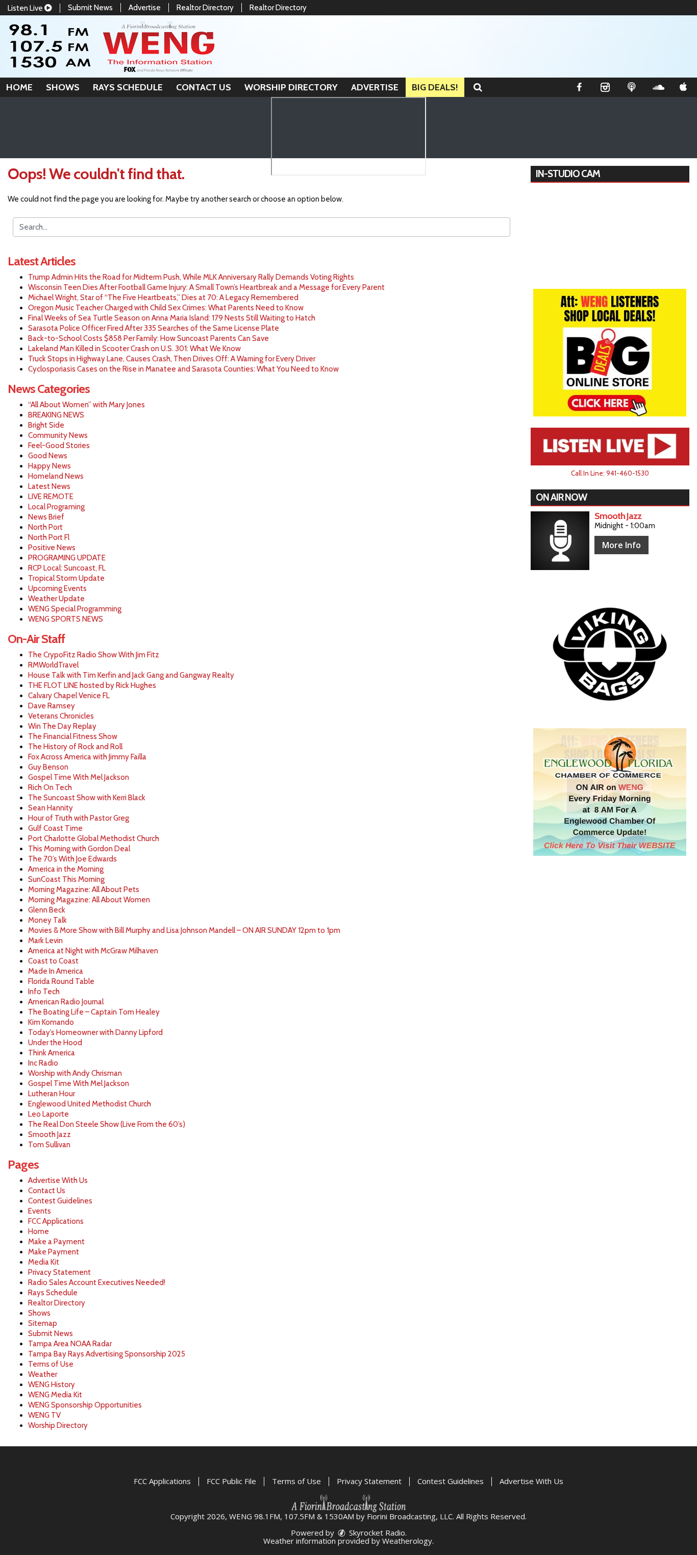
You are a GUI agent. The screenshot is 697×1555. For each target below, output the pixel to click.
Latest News (49, 486)
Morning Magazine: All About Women (89, 899)
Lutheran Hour (51, 1093)
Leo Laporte (48, 1114)
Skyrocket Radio (376, 1532)
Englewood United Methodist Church (89, 1103)
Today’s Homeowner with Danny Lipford (95, 1032)
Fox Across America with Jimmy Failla (87, 756)
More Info (621, 545)
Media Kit (43, 1262)
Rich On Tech (50, 787)
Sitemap (42, 1323)
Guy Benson (48, 767)
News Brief (46, 517)
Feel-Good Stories (59, 445)
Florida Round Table (61, 981)
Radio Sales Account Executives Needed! (96, 1282)
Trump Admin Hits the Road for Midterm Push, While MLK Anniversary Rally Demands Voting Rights (191, 277)
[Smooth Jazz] (560, 540)
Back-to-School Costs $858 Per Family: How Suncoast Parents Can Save (148, 338)
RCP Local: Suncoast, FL (67, 568)
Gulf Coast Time (55, 828)
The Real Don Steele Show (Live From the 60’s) (106, 1124)
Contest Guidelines (60, 1200)
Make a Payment (56, 1241)
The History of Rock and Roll (75, 746)
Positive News (52, 547)
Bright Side (46, 425)
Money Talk (47, 920)
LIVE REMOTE (50, 496)
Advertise (145, 7)
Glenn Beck (46, 910)
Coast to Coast (53, 961)
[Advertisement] (609, 352)
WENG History (51, 1384)
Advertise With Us (58, 1180)
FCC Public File (231, 1481)
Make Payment (53, 1251)
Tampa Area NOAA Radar (70, 1343)
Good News (47, 455)
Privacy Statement (59, 1272)
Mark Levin (45, 940)
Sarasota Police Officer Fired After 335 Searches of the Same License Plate (153, 328)
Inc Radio (43, 1063)
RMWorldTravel (53, 665)
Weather (42, 1374)
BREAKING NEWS (56, 414)
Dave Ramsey (51, 705)
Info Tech (44, 991)
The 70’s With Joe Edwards (72, 858)
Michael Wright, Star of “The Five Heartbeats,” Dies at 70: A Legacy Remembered (163, 297)
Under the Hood (55, 1042)
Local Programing (56, 506)
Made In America (55, 971)
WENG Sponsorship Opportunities (85, 1405)
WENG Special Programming (74, 608)
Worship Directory (291, 87)
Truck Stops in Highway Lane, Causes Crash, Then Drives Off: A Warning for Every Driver (171, 358)
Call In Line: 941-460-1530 (610, 473)
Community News (58, 435)
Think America (51, 1052)
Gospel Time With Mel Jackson (78, 777)
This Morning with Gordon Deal (79, 848)
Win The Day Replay (62, 726)
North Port (45, 527)
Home (19, 87)
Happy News (49, 466)
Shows (63, 87)
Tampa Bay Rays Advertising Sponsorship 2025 (106, 1354)
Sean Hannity (50, 807)
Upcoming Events (57, 588)
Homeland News (56, 476)
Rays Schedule (128, 87)
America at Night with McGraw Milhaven (93, 950)
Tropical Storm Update (66, 578)
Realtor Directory (205, 7)
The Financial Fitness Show (72, 736)
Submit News (90, 7)
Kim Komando (51, 1022)
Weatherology (407, 1541)
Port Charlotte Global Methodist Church (93, 838)
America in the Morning (66, 869)
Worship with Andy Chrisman (75, 1073)
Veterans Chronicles (61, 716)
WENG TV (44, 1415)
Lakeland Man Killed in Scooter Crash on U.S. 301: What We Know (134, 348)
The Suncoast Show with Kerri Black (86, 797)
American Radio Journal (66, 1001)
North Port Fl (48, 537)
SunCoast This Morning (66, 879)
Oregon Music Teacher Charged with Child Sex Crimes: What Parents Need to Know (166, 307)
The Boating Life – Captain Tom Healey (94, 1012)
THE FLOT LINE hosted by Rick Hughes (92, 685)
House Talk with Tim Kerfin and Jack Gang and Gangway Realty (131, 675)
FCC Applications (56, 1221)
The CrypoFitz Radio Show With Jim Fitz (93, 654)
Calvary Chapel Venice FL (69, 695)
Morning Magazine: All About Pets (83, 889)
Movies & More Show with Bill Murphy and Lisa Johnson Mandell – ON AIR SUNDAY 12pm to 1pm (184, 930)
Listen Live (26, 8)
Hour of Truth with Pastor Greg (78, 818)
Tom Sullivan (49, 1144)
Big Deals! (435, 87)
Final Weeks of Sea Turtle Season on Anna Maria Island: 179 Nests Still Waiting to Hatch (171, 318)
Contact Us (203, 87)
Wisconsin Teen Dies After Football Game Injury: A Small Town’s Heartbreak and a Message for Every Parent (206, 287)
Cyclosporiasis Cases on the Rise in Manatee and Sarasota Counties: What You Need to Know (183, 369)
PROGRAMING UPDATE (67, 557)
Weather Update (56, 598)
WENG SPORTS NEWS (65, 619)
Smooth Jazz (49, 1134)
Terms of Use (50, 1364)
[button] (477, 87)
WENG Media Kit (55, 1394)
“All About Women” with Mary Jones (86, 404)
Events (39, 1211)
